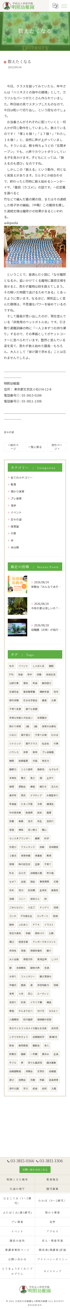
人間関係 (14, 1019)
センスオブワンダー (19, 838)
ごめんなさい (16, 907)
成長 (35, 1088)
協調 (11, 898)
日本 (11, 890)
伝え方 (22, 872)
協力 (21, 890)
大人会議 (14, 959)
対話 (35, 760)
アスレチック (28, 846)
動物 (11, 924)
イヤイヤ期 (36, 1002)
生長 (56, 1054)
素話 (11, 1010)
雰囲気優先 (36, 950)
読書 (11, 821)
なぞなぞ (53, 769)
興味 (21, 829)
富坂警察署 (29, 691)
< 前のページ (13, 447)
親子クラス (31, 743)
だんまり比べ (26, 1010)
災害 (56, 881)
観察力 (12, 769)
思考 (11, 993)
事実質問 (44, 881)
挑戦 (42, 846)
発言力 (45, 760)
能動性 (54, 890)
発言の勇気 (15, 933)
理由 (32, 881)
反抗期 (31, 890)
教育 (13, 484)
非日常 (54, 1028)
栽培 (35, 752)
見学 (13, 505)
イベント (16, 512)
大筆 (53, 700)
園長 (23, 985)
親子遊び (25, 734)
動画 (21, 821)
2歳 (35, 726)
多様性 (12, 777)
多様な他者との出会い (21, 717)
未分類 (15, 547)
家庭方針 (28, 959)
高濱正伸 (42, 959)
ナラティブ (36, 795)
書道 (44, 700)
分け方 (40, 1010)
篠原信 (40, 769)
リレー (22, 898)
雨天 (23, 795)
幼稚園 (52, 1071)
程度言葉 (23, 941)
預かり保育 (17, 491)
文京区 (40, 1071)
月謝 (32, 1079)
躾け (49, 950)
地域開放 (53, 846)
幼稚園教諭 (15, 1071)
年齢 (42, 1079)
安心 (30, 993)
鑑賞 (49, 812)
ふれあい (23, 924)
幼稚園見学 (38, 1036)
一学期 (33, 1054)
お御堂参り (52, 795)
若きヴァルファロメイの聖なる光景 (28, 1028)
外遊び (12, 846)
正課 (37, 864)
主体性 (43, 890)
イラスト (49, 924)
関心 (44, 829)
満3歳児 (53, 1036)
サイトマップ (53, 1271)
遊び (11, 1079)
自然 (44, 1088)
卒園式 (12, 985)
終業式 (12, 1054)
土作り (50, 777)
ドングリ (44, 907)
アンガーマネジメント (44, 941)
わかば (54, 734)
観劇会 (36, 1045)
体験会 (29, 1071)
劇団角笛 (23, 1045)
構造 (49, 1002)
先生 (39, 821)
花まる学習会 (30, 700)
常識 (23, 950)
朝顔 (11, 760)
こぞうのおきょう (18, 1036)
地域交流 (50, 674)
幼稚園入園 (36, 872)
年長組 (12, 803)
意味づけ (39, 933)
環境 (11, 864)
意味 (25, 683)
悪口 (11, 941)
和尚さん (35, 898)
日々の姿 (9, 432)
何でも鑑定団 (35, 1062)
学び (25, 1088)
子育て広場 (41, 734)
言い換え (32, 829)
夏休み (45, 1054)
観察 (37, 838)
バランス (14, 752)
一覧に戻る (35, 447)
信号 (56, 691)
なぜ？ (12, 881)
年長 (35, 683)
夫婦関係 (21, 967)
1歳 (27, 726)
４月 (21, 993)
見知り (12, 1002)
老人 (46, 1045)
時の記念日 (24, 864)
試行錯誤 (28, 1019)
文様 (16, 211)
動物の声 (35, 967)
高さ (32, 777)
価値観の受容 (44, 1019)
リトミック (15, 743)
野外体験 (14, 700)
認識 (56, 907)
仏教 (51, 933)
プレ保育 (16, 498)
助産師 (29, 812)
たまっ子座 (27, 803)
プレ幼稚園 (48, 752)
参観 (28, 933)
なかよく (53, 1010)
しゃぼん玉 (38, 665)
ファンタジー (28, 976)
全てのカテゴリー (21, 477)
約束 (23, 1002)
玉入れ (54, 786)
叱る (11, 872)
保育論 (15, 526)
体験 (39, 674)
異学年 (12, 795)
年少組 (50, 872)
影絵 (11, 1045)
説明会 (22, 1079)
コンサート (42, 916)
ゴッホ (12, 916)
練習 (32, 786)
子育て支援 (15, 708)
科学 (46, 838)
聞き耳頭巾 (45, 976)
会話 (23, 881)
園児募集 (51, 1062)
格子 (13, 205)
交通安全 (14, 691)
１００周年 (27, 769)
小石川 (12, 734)
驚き (23, 777)
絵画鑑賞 (23, 760)
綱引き (43, 786)
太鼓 (39, 803)
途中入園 (14, 1088)
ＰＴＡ (36, 924)
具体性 (12, 950)
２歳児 (12, 855)
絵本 (39, 812)
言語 (46, 967)
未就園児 (42, 717)
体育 (25, 752)
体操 (20, 674)
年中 (29, 674)
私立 (11, 665)
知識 (56, 985)
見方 (30, 821)
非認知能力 (43, 985)
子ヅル (12, 1062)
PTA (11, 674)
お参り (12, 976)
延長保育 (53, 1079)
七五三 (31, 907)
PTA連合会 (26, 916)
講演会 (50, 803)
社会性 (45, 743)
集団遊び (46, 683)
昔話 (11, 829)
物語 (55, 916)
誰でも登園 (31, 708)
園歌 (23, 1054)
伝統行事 (14, 683)
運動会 (22, 786)
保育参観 (25, 855)
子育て (47, 864)
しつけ (54, 959)
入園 (53, 1088)
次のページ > (56, 447)
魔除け (27, 211)
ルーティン (43, 993)
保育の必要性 (49, 726)
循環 (11, 786)
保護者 (38, 855)
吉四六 (50, 821)
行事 (13, 533)
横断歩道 (44, 691)
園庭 (51, 665)
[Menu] (64, 5)
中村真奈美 (15, 812)
